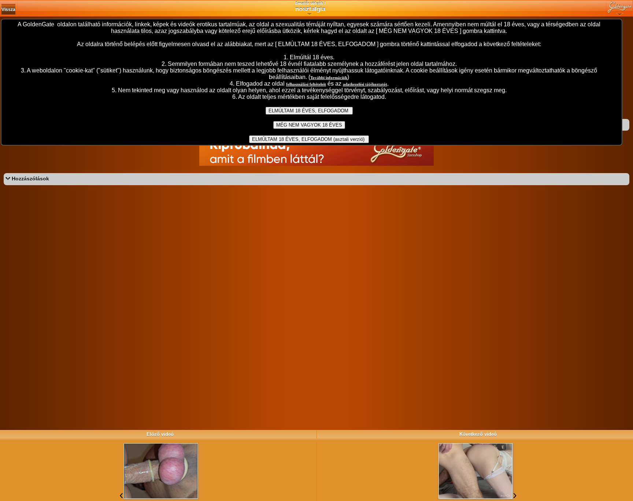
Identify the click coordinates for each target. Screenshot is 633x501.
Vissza (8, 9)
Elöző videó (160, 434)
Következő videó (478, 434)
